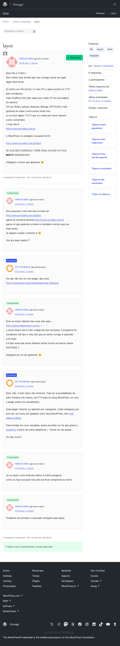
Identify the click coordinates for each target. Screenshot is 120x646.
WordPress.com (13, 595)
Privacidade (9, 586)
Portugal (14, 624)
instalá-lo (11, 429)
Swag (95, 586)
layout (100, 49)
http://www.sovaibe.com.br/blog (23, 143)
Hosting (7, 581)
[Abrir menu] (115, 4)
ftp (91, 49)
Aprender (66, 570)
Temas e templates (21, 21)
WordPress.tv (70, 586)
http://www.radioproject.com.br (23, 325)
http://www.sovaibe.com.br (20, 128)
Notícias (7, 575)
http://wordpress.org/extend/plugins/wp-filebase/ (32, 282)
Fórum (6, 13)
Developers (67, 581)
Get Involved (98, 570)
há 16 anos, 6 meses (24, 511)
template (94, 55)
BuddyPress (11, 611)
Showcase (37, 570)
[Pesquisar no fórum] (34, 31)
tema (110, 49)
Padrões (36, 586)
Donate (96, 581)
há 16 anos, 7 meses (28, 63)
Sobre (6, 570)
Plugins (36, 581)
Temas (35, 575)
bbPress (9, 606)
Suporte (65, 575)
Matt (7, 600)
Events (94, 575)
